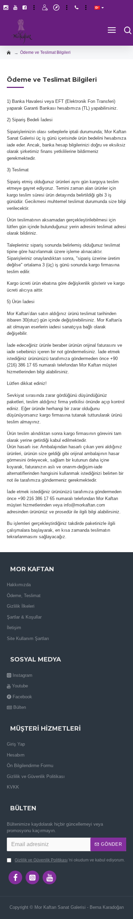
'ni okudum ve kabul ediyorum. (70, 860)
